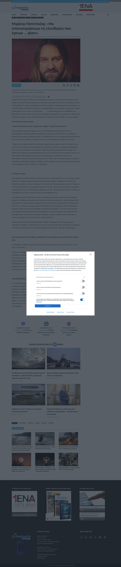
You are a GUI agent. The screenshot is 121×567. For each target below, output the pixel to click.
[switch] (82, 281)
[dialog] (60, 283)
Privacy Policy (70, 312)
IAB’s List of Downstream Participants (46, 270)
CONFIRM (48, 306)
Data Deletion (50, 312)
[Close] (91, 255)
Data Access (60, 312)
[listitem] (60, 277)
